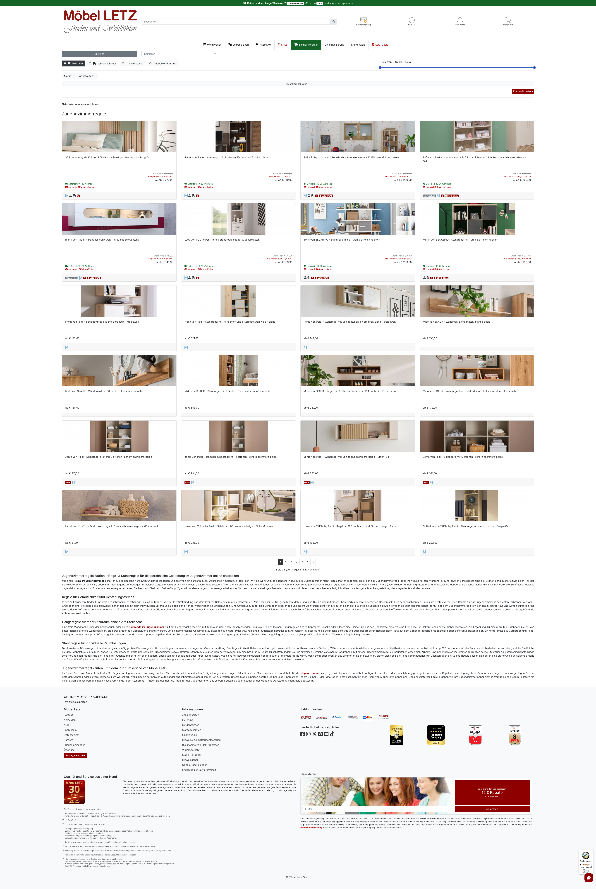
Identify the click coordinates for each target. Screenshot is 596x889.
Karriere (68, 739)
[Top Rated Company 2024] (436, 735)
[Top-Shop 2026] (475, 735)
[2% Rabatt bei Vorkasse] (308, 717)
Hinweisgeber (190, 759)
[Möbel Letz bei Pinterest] (320, 734)
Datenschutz (71, 734)
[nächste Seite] (313, 562)
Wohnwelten (214, 44)
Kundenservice (190, 724)
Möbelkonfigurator (165, 63)
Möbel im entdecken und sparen (298, 3)
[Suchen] (333, 21)
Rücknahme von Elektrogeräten (200, 744)
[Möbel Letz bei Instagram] (308, 734)
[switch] (586, 871)
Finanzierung (189, 734)
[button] (412, 21)
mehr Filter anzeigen (297, 84)
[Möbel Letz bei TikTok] (332, 734)
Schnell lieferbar (308, 44)
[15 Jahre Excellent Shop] (396, 735)
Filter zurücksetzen (523, 91)
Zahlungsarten (190, 714)
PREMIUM (265, 44)
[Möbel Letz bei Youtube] (326, 734)
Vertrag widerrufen (75, 755)
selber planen (241, 44)
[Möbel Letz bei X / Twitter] (314, 734)
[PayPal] (339, 717)
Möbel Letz (67, 104)
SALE (284, 44)
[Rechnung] (386, 717)
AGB (66, 724)
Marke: (68, 76)
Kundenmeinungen (74, 744)
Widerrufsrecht (191, 749)
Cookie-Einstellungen (194, 764)
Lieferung (187, 719)
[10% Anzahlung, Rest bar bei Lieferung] (324, 717)
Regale (95, 104)
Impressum (70, 729)
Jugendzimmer (82, 104)
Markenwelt (358, 44)
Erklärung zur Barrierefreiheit (199, 769)
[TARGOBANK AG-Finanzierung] (355, 717)
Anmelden (70, 719)
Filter (100, 53)
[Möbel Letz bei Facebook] (302, 734)
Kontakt (68, 714)
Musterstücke (134, 63)
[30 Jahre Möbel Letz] (74, 791)
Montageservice (191, 729)
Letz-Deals (381, 44)
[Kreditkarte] (370, 717)
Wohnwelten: (86, 76)
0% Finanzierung (334, 44)
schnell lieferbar (106, 63)
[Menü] (591, 852)
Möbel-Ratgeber (191, 754)
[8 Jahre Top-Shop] (515, 735)
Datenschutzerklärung (311, 827)
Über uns (69, 749)
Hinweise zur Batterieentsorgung (201, 739)
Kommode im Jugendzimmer (147, 626)
